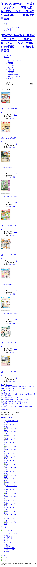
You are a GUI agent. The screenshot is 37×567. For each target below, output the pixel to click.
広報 (15, 115)
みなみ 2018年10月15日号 (9, 109)
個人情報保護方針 (13, 74)
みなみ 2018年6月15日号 (9, 226)
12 (7, 385)
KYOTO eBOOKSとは (12, 27)
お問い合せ (7, 30)
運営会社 (10, 62)
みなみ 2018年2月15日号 (9, 343)
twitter (6, 58)
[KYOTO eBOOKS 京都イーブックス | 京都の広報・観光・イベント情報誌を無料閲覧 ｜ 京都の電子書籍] (18, 18)
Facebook (6, 57)
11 (6, 385)
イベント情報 (8, 55)
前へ (2, 385)
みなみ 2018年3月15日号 (9, 313)
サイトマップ (12, 67)
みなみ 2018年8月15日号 (9, 167)
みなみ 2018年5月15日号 (9, 255)
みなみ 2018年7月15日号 (9, 196)
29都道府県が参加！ (7, 417)
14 (11, 385)
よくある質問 (12, 65)
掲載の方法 (7, 29)
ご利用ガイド (12, 63)
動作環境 (10, 78)
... (1, 112)
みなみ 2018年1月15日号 (9, 372)
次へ (9, 385)
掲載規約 (10, 72)
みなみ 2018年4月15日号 (9, 284)
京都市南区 (12, 118)
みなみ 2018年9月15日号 (9, 138)
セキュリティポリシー (14, 76)
